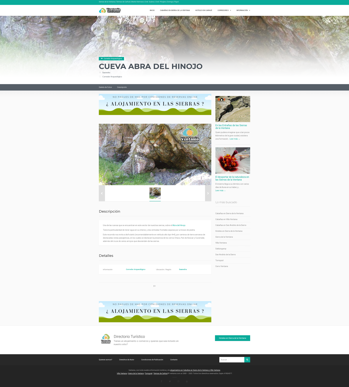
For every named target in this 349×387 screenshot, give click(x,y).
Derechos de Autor (126, 360)
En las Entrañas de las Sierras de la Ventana (231, 126)
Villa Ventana (221, 243)
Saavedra (106, 72)
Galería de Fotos (105, 87)
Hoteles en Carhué (203, 10)
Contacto (173, 360)
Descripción (122, 87)
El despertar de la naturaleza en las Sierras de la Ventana (232, 178)
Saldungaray (220, 249)
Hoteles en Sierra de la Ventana (228, 231)
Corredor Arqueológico (112, 76)
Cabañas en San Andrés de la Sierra (230, 225)
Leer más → (235, 139)
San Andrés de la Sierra (225, 254)
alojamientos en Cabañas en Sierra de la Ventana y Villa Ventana (195, 370)
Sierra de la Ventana (224, 237)
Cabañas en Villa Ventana (226, 219)
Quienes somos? (105, 360)
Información (242, 10)
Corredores (223, 10)
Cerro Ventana (221, 266)
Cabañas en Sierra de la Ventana (175, 10)
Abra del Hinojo (178, 225)
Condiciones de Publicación (152, 360)
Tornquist (219, 260)
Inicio (152, 10)
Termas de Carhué (161, 373)
